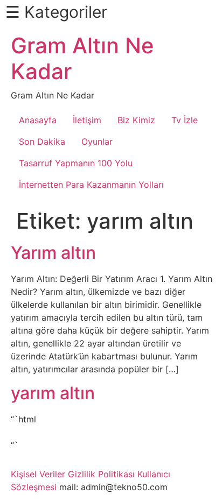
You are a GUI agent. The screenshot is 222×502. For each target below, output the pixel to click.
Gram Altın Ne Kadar (82, 58)
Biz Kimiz (136, 120)
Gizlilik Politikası (101, 474)
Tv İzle (184, 120)
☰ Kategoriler (56, 12)
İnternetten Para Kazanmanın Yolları (91, 184)
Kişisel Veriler (38, 474)
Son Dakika (42, 141)
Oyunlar (97, 141)
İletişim (87, 120)
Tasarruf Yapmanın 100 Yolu (76, 163)
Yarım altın (53, 252)
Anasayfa (38, 120)
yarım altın (53, 393)
